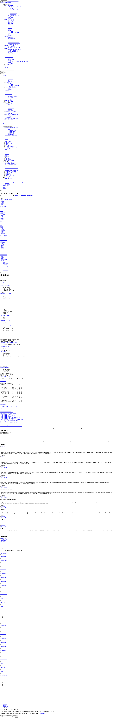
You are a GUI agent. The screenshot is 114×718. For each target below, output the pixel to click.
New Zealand (3, 239)
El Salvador (2, 214)
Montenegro (2, 233)
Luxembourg (2, 230)
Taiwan (1, 256)
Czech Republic (3, 212)
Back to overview (3, 447)
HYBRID (7, 90)
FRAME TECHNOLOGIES (13, 44)
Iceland (1, 220)
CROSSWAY (10, 93)
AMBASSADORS (11, 46)
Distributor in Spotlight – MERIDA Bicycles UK (19, 61)
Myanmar (2, 234)
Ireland (1, 222)
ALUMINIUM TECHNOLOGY (14, 43)
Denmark (2, 213)
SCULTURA (10, 31)
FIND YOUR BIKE (9, 101)
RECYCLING (10, 56)
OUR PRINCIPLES (11, 38)
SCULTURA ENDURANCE (13, 32)
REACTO (10, 30)
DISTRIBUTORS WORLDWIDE (14, 49)
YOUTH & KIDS (8, 94)
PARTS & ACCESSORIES (8, 119)
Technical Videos (6, 266)
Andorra (2, 201)
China (1, 207)
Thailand (2, 257)
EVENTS (5, 122)
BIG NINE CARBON (12, 25)
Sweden (2, 252)
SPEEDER (10, 35)
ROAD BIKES (8, 82)
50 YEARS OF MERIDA (12, 39)
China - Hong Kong (4, 208)
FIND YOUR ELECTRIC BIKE (11, 118)
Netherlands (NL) (3, 235)
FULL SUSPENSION (12, 77)
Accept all (2, 715)
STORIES (10, 60)
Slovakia (2, 248)
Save (16, 716)
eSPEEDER (10, 116)
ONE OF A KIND (11, 58)
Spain (1, 251)
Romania (2, 245)
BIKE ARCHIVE (8, 100)
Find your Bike (8, 64)
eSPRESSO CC (11, 17)
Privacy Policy (5, 706)
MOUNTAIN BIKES (9, 76)
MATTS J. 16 (10, 99)
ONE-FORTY (10, 23)
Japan (1, 226)
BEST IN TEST (11, 59)
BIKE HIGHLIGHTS (9, 19)
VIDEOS (9, 62)
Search (2, 71)
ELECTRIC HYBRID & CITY (14, 15)
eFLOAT (11, 16)
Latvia (1, 228)
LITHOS (11, 7)
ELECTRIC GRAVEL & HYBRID (12, 114)
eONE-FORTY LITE (14, 9)
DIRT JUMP (10, 81)
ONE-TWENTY (11, 20)
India (1, 221)
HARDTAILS (10, 79)
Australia (2, 203)
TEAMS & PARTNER (9, 45)
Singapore (2, 247)
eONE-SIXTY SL (13, 13)
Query (1, 69)
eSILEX (9, 18)
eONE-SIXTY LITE (14, 10)
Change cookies (8, 715)
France (1, 217)
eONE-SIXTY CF (13, 11)
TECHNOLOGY (8, 40)
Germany (2, 218)
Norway (2, 241)
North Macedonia (3, 240)
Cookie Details (14, 715)
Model (4, 262)
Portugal (2, 244)
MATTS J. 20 (10, 98)
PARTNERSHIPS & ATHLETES (14, 47)
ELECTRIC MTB (8, 103)
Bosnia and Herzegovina (5, 206)
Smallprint (5, 705)
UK (3, 186)
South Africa (2, 250)
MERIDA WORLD (9, 57)
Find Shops (7, 67)
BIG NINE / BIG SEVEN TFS (13, 27)
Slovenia (2, 249)
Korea (1, 227)
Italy (1, 225)
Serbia (1, 246)
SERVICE (7, 48)
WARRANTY (10, 53)
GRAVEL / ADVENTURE (10, 87)
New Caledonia (3, 237)
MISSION (10, 33)
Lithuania (2, 229)
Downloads (5, 265)
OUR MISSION (11, 37)
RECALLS (10, 52)
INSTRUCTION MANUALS (13, 51)
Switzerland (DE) (3, 254)
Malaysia (2, 231)
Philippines (2, 242)
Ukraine (2, 258)
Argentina (2, 202)
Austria (1, 204)
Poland (1, 243)
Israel (1, 223)
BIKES (4, 75)
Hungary (2, 219)
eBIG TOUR (10, 110)
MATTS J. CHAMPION (12, 96)
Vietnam (2, 260)
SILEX (9, 34)
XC (8, 80)
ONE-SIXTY (10, 21)
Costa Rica (2, 210)
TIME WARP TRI (11, 86)
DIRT (9, 29)
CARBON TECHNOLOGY (13, 42)
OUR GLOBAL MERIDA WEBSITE (23, 195)
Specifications (5, 263)
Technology (5, 268)
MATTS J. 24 (10, 97)
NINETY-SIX (10, 24)
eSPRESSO (10, 113)
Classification (5, 270)
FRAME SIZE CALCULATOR (14, 50)
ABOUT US (7, 36)
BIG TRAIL (10, 28)
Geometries (5, 264)
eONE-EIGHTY (13, 14)
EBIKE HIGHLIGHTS (9, 5)
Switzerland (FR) (3, 255)
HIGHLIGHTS (6, 267)
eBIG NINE (10, 109)
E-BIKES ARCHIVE (9, 117)
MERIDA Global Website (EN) (6, 199)
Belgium (2, 205)
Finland (1, 216)
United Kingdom (3, 259)
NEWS (4, 120)
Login (6, 66)
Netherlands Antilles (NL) (5, 236)
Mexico (1, 232)
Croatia (1, 211)
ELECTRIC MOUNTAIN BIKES (14, 6)
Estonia (1, 215)
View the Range (3, 553)
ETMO (11, 8)
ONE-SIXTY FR (11, 22)
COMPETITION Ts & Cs (12, 54)
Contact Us (5, 704)
